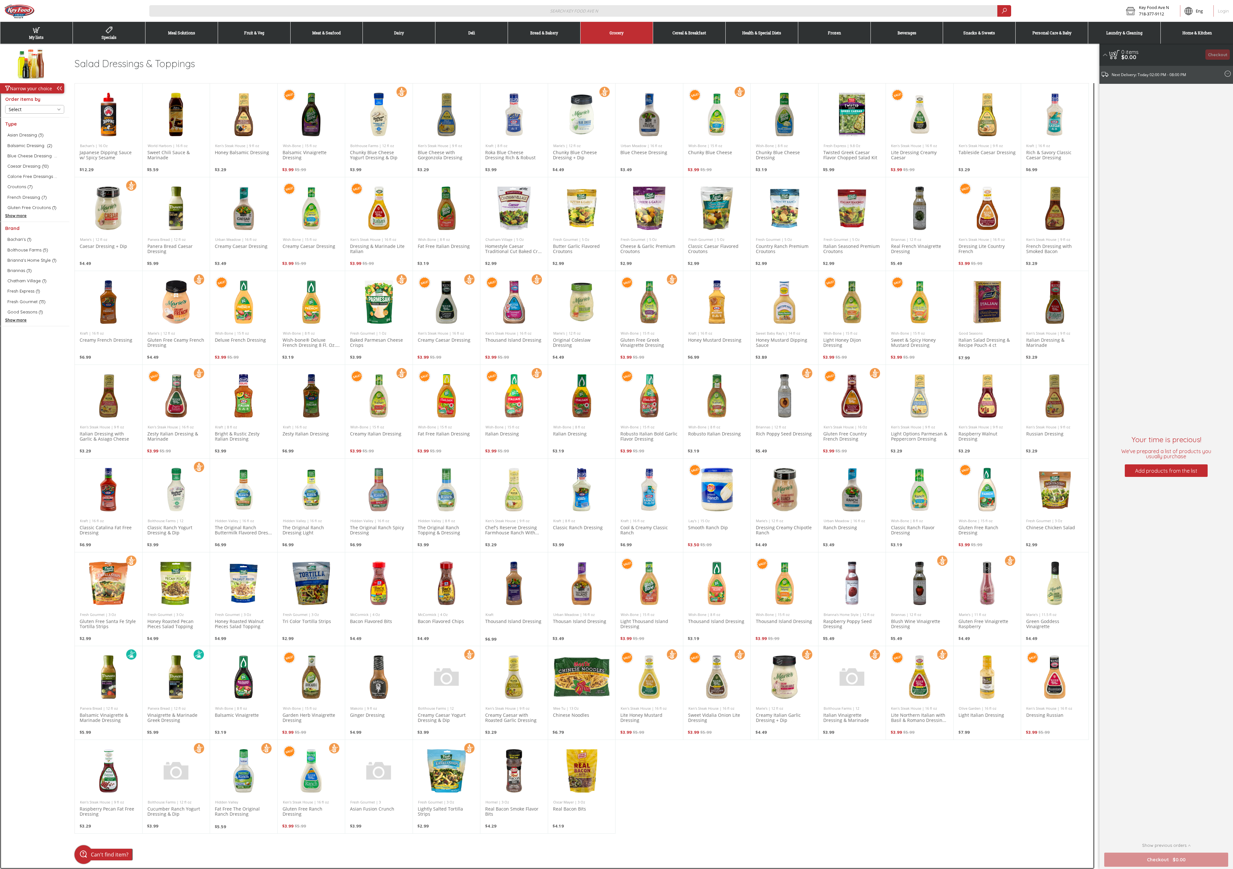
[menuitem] (36, 33)
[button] (1151, 11)
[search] (1004, 10)
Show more (16, 215)
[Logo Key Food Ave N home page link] (19, 11)
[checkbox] (34, 135)
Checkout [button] (1218, 54)
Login (1223, 10)
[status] (1130, 52)
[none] (108, 130)
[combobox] (580, 10)
